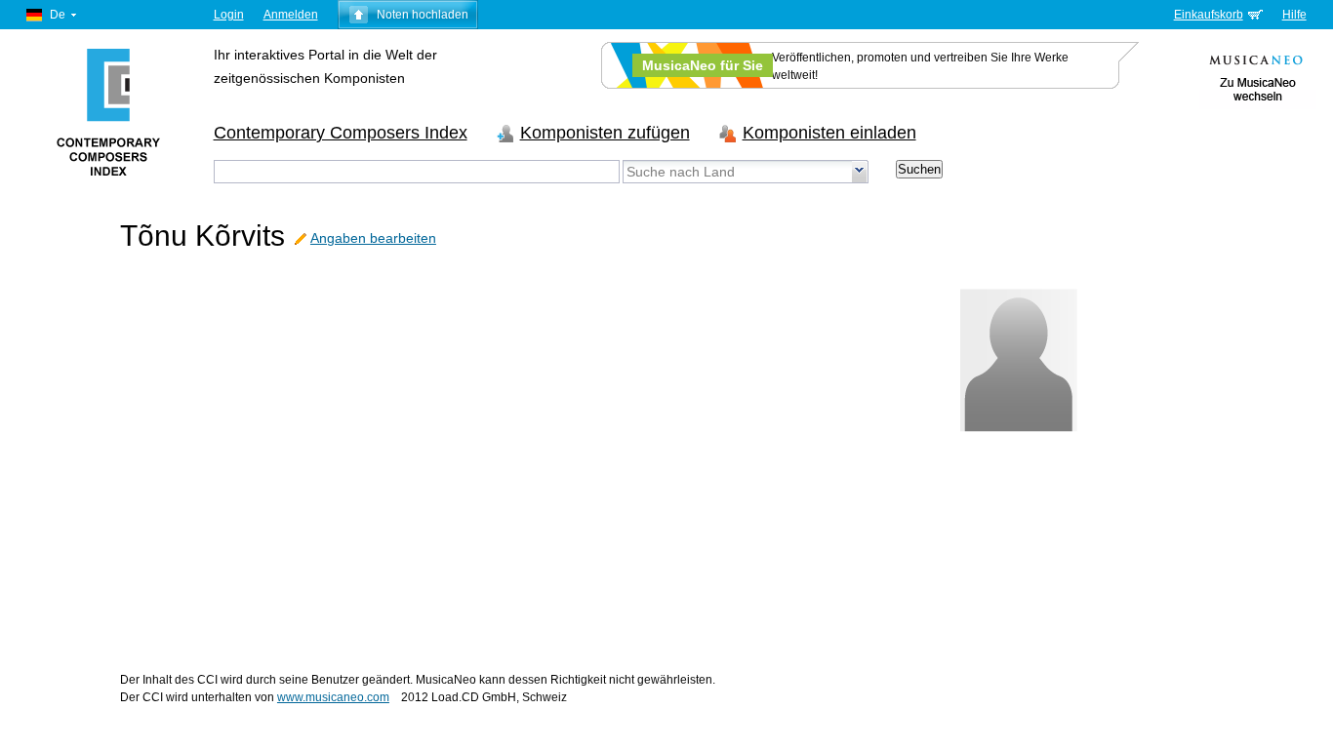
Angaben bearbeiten (373, 238)
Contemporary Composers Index (340, 132)
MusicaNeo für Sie (702, 65)
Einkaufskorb (1208, 14)
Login (229, 14)
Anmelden (290, 14)
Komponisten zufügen (605, 132)
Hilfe (1294, 14)
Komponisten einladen (829, 132)
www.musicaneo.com (333, 697)
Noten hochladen (422, 14)
